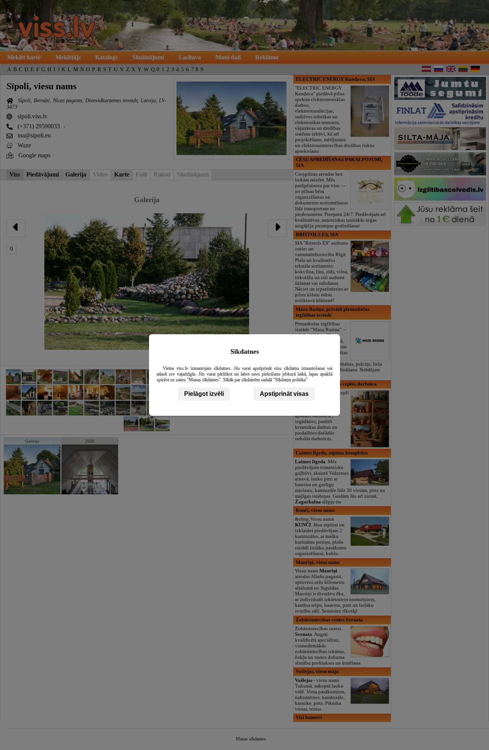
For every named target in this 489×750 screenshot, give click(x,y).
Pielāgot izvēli (204, 394)
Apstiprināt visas (284, 394)
